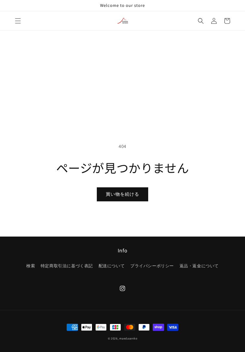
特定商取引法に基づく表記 (67, 265)
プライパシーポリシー (152, 265)
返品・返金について (199, 265)
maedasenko (128, 338)
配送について (112, 265)
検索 (30, 265)
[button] (17, 20)
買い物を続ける (122, 194)
